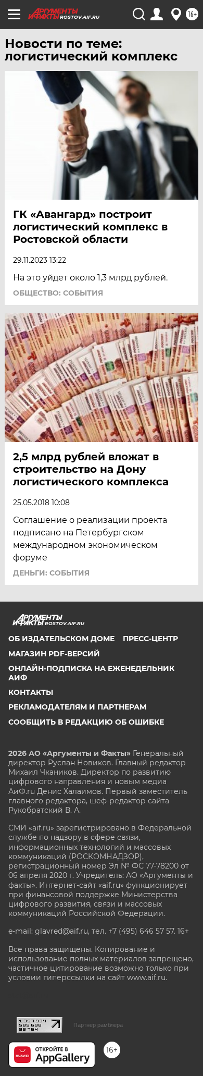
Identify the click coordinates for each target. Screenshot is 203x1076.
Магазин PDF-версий (54, 653)
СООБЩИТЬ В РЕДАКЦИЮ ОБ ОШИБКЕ (86, 722)
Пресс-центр (150, 638)
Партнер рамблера (98, 1025)
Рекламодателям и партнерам (77, 707)
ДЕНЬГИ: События (51, 573)
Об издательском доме (61, 638)
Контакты (30, 692)
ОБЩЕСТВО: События (58, 293)
